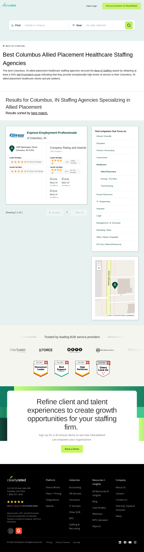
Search (129, 25)
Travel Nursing (107, 186)
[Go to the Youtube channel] (130, 542)
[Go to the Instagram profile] (135, 542)
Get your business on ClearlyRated (121, 6)
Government (101, 157)
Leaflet (109, 315)
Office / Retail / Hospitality (107, 237)
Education (100, 143)
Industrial (100, 209)
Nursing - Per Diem (109, 179)
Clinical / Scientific (104, 136)
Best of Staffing (103, 70)
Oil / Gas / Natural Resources (108, 244)
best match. (39, 113)
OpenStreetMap (120, 315)
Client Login (91, 6)
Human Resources (104, 194)
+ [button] (99, 264)
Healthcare (101, 164)
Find (18, 25)
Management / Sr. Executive (108, 223)
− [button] (99, 268)
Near (79, 25)
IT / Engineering (103, 201)
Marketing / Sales (103, 230)
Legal (98, 216)
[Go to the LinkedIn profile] (120, 542)
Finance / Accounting (105, 150)
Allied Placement (108, 171)
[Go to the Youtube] (125, 542)
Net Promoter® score (28, 74)
